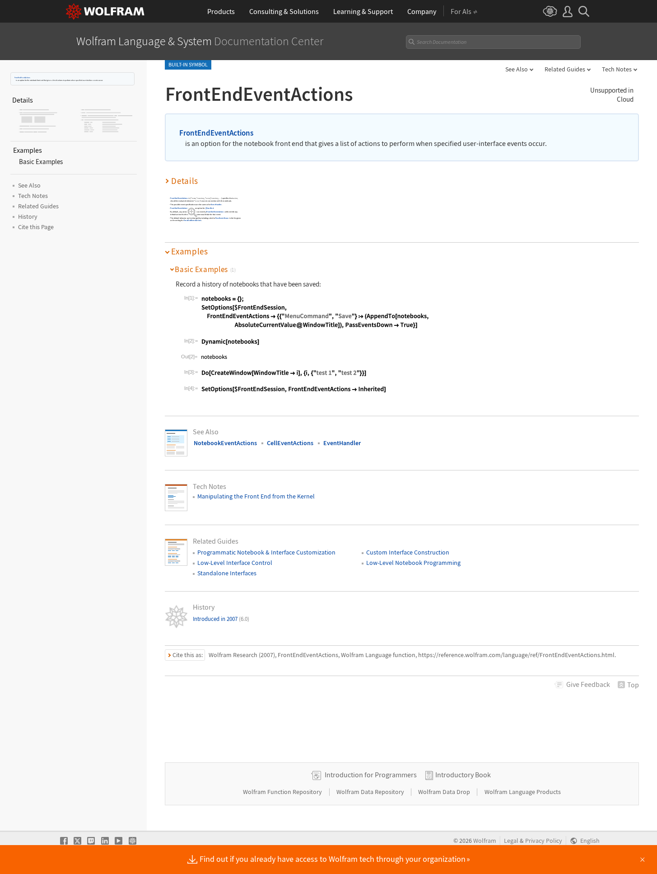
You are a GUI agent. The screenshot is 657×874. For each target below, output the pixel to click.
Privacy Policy (543, 841)
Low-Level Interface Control (234, 563)
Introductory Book (463, 774)
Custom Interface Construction (407, 552)
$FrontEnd (209, 208)
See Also (516, 69)
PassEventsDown (221, 218)
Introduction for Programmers (370, 774)
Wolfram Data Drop (444, 792)
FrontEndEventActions (22, 77)
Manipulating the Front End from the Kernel (256, 496)
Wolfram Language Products (523, 792)
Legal (511, 841)
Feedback (588, 684)
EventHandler (216, 204)
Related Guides (565, 69)
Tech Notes (617, 69)
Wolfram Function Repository (283, 792)
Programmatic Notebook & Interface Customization (266, 552)
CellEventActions (290, 443)
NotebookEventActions (225, 443)
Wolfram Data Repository (370, 792)
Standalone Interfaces (226, 573)
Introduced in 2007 (221, 619)
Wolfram (484, 841)
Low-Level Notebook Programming (413, 563)
